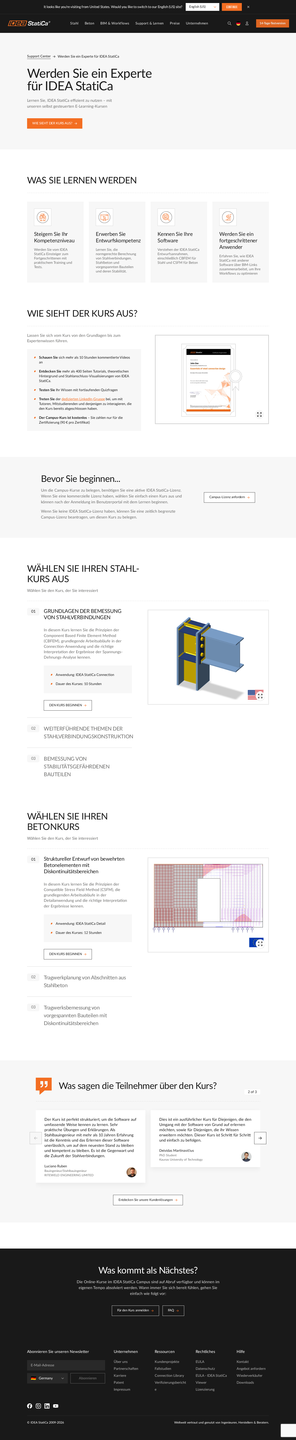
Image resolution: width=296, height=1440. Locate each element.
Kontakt (243, 1362)
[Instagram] (38, 1406)
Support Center (39, 56)
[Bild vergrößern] (259, 414)
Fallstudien (163, 1368)
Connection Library (169, 1375)
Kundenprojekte (167, 1362)
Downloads (245, 1382)
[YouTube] (55, 1406)
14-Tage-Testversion (273, 23)
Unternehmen (197, 23)
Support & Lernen (149, 23)
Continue (231, 7)
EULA (200, 1362)
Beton (89, 23)
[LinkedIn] (47, 1406)
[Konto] (247, 23)
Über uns (121, 1362)
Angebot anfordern (251, 1368)
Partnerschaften (126, 1368)
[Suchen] (229, 23)
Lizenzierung (205, 1389)
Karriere (120, 1375)
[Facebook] (29, 1406)
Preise (175, 23)
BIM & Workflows (114, 23)
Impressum (122, 1389)
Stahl (74, 23)
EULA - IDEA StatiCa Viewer (211, 1379)
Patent (119, 1382)
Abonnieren (88, 1378)
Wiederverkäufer (249, 1375)
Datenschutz (205, 1368)
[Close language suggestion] (248, 7)
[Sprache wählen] (238, 23)
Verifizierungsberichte (170, 1386)
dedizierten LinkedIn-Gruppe (83, 399)
